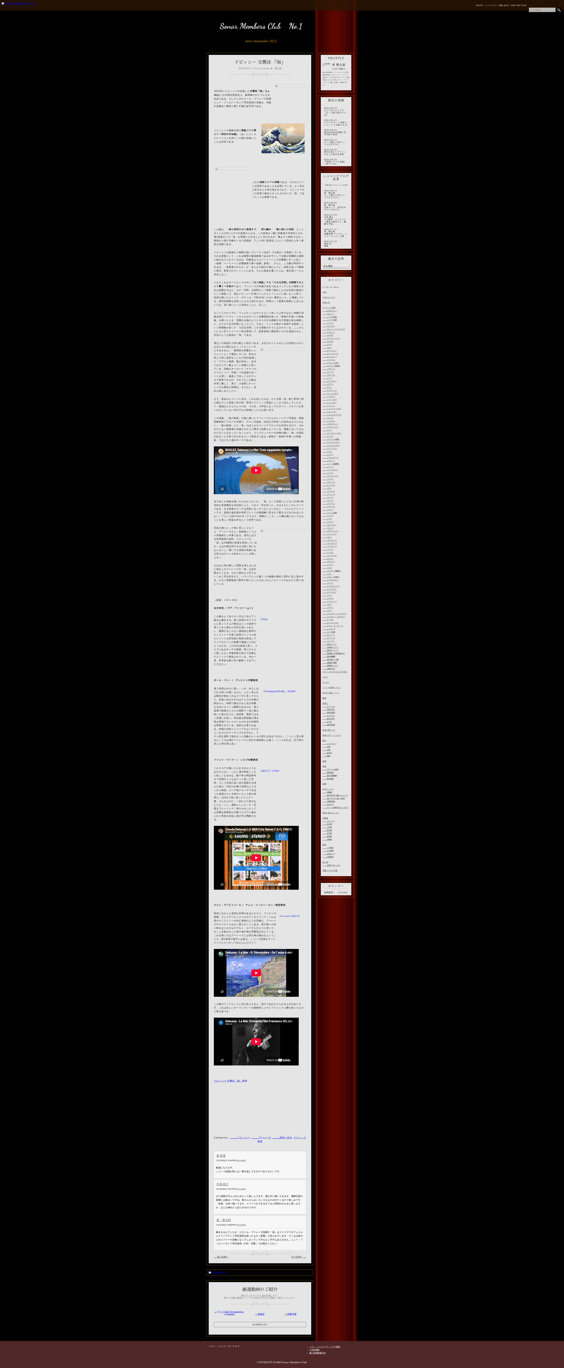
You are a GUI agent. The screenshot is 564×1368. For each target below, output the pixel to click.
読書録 (325, 818)
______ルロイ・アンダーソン (333, 626)
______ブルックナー (330, 525)
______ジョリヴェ (329, 421)
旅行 (324, 741)
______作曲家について (330, 647)
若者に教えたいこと (331, 813)
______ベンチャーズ (330, 546)
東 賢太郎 (223, 1220)
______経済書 (327, 836)
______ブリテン (328, 522)
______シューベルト (330, 403)
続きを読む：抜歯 (336, 244)
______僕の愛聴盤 (329, 656)
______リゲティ (328, 607)
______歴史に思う (329, 719)
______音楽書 (327, 839)
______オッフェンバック (331, 338)
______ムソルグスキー (330, 580)
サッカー (326, 682)
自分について (328, 789)
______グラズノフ (329, 369)
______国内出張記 (329, 712)
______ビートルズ (329, 485)
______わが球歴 (328, 851)
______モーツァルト (330, 589)
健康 (324, 698)
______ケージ (327, 378)
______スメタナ (328, 436)
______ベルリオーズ (330, 543)
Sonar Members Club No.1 (261, 26)
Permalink (241, 1160)
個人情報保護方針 (317, 1353)
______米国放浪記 (329, 801)
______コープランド (330, 381)
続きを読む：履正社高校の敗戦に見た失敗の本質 (336, 132)
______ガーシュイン (330, 351)
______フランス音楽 (330, 513)
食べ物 (325, 862)
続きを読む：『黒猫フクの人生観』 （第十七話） (336, 162)
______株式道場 (328, 779)
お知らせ (326, 302)
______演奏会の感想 (330, 663)
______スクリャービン (330, 427)
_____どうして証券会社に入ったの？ (336, 808)
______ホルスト (328, 559)
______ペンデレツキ (330, 556)
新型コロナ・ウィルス (332, 735)
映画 (324, 761)
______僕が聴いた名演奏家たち (334, 653)
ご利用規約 (314, 1350)
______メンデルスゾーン (331, 586)
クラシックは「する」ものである (335, 672)
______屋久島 (327, 753)
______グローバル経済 (330, 769)
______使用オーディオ (330, 650)
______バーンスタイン (330, 470)
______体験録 (327, 792)
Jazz (325, 292)
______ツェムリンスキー (331, 445)
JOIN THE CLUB (518, 5)
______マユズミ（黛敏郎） (332, 571)
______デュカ (327, 452)
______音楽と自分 (282, 1137)
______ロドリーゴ (329, 638)
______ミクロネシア (330, 744)
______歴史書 (327, 830)
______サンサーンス (330, 390)
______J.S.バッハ (328, 314)
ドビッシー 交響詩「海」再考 (230, 1080)
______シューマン (329, 406)
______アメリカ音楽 (330, 317)
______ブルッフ (328, 528)
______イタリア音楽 (330, 320)
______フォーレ (328, 500)
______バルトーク (329, 482)
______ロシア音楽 (329, 632)
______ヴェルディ (329, 326)
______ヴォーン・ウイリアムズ (334, 329)
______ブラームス (329, 507)
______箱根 (326, 756)
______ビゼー (327, 488)
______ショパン (328, 418)
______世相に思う (329, 709)
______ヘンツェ (328, 549)
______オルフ (327, 348)
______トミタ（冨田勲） (331, 464)
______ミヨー (327, 574)
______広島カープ (329, 854)
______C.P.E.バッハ (330, 311)
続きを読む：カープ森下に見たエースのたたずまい (336, 142)
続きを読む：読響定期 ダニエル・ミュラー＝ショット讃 (336, 233)
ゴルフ (325, 677)
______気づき (327, 722)
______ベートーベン (330, 534)
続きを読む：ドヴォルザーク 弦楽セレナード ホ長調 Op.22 (336, 123)
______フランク (328, 510)
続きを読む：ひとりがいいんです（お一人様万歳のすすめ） (336, 112)
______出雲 (326, 750)
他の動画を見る (260, 1324)
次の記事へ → (298, 1257)
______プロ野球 (328, 848)
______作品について (330, 644)
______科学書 (327, 833)
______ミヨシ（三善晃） (331, 577)
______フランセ (328, 516)
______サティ (327, 387)
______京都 (326, 747)
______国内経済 (328, 772)
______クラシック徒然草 (331, 366)
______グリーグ (328, 372)
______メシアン (328, 583)
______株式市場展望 (330, 776)
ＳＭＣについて (329, 297)
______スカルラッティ (330, 424)
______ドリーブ (328, 467)
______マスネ (327, 568)
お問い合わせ (503, 5)
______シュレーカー (330, 412)
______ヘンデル (328, 552)
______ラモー (327, 604)
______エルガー (328, 335)
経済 (324, 766)
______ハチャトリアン (330, 476)
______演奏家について (330, 666)
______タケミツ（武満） (331, 439)
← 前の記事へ (221, 1257)
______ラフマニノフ (330, 601)
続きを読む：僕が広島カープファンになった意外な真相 (336, 152)
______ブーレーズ (261, 1137)
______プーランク (329, 491)
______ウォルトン (329, 332)
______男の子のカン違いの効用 (334, 798)
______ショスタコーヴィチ (332, 415)
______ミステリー (329, 821)
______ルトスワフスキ (330, 623)
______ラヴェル (328, 598)
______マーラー (328, 565)
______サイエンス (329, 706)
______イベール (328, 323)
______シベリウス (329, 396)
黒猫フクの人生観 (330, 870)
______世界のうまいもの (331, 865)
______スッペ (327, 430)
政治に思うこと (329, 730)
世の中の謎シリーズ (331, 693)
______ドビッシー (240, 1137)
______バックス (328, 479)
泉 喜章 (221, 1155)
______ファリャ (328, 497)
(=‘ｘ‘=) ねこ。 (331, 287)
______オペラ (327, 344)
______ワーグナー (329, 641)
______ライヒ (327, 595)
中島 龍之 (222, 1184)
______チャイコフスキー (331, 442)
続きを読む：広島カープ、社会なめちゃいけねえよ (336, 206)
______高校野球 (328, 857)
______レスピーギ (329, 629)
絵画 (324, 784)
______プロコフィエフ (330, 531)
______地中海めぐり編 (330, 660)
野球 (324, 845)
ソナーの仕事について (332, 687)
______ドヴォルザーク (330, 458)
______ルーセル (328, 620)
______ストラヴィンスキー (332, 433)
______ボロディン (329, 562)
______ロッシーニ (329, 635)
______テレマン (328, 455)
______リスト (327, 611)
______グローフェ (329, 375)
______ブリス (327, 519)
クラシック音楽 (329, 308)
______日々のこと (329, 716)
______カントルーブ (330, 357)
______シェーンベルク (330, 393)
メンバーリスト (491, 5)
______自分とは (328, 804)
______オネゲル (328, 341)
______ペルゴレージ (330, 540)
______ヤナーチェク (330, 592)
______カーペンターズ (330, 354)
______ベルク (327, 537)
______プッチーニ (329, 503)
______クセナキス (329, 360)
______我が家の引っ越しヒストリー (335, 795)
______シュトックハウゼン (332, 409)
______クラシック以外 (330, 363)
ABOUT (479, 5)
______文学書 (327, 827)
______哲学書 (327, 824)
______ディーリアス (330, 448)
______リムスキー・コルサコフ (334, 617)
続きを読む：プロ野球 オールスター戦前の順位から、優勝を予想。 (336, 219)
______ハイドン (328, 473)
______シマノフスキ (330, 400)
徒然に (325, 703)
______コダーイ (328, 384)
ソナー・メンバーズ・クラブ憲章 (324, 1347)
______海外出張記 (329, 725)
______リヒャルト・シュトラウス (334, 614)
